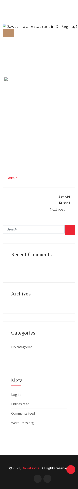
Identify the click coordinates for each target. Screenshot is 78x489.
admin (12, 178)
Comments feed (23, 413)
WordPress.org (22, 423)
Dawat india (31, 468)
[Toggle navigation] (8, 33)
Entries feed (20, 404)
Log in (16, 394)
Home (16, 53)
